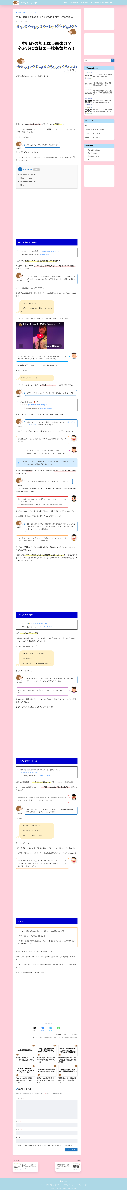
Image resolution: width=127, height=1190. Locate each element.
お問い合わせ (74, 2)
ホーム (66, 2)
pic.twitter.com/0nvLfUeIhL (39, 623)
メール (19, 1130)
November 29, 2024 (46, 408)
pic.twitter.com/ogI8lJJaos (28, 772)
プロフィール (84, 2)
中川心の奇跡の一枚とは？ (28, 181)
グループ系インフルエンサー (94, 129)
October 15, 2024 (44, 776)
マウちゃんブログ (28, 2)
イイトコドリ (59, 1038)
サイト (18, 1138)
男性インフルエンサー (70, 1034)
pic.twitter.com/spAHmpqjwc (37, 405)
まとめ (22, 185)
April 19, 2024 (44, 254)
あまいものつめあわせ (45, 1038)
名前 (18, 1122)
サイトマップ (109, 2)
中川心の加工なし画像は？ (28, 174)
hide (36, 169)
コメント (20, 1098)
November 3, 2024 (46, 627)
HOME (64, 1181)
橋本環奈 (74, 1038)
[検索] (112, 60)
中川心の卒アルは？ (26, 178)
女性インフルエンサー (92, 133)
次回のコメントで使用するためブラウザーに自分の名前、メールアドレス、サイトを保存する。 (46, 1145)
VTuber (87, 126)
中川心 (67, 1038)
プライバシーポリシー (97, 2)
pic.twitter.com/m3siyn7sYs (50, 251)
